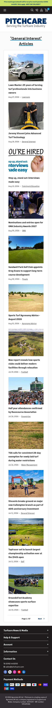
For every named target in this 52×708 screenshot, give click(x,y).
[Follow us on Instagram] (14, 672)
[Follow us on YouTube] (19, 672)
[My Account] (41, 10)
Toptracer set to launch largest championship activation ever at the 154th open (25, 553)
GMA (24, 230)
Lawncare (26, 97)
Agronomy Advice (29, 323)
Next (40, 619)
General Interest (29, 141)
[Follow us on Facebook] (5, 672)
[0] (46, 10)
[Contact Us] (37, 10)
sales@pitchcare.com (15, 667)
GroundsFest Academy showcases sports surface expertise (22, 601)
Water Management (29, 465)
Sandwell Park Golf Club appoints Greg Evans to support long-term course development (25, 270)
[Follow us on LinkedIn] (23, 672)
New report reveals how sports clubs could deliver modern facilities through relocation (24, 363)
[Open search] (32, 10)
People (25, 279)
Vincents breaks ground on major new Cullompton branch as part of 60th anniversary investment (25, 505)
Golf (22, 561)
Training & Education (31, 186)
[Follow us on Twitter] (10, 672)
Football (24, 372)
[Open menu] (5, 10)
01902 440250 (11, 663)
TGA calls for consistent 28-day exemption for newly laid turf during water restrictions (24, 456)
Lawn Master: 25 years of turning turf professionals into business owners (25, 88)
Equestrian (26, 416)
